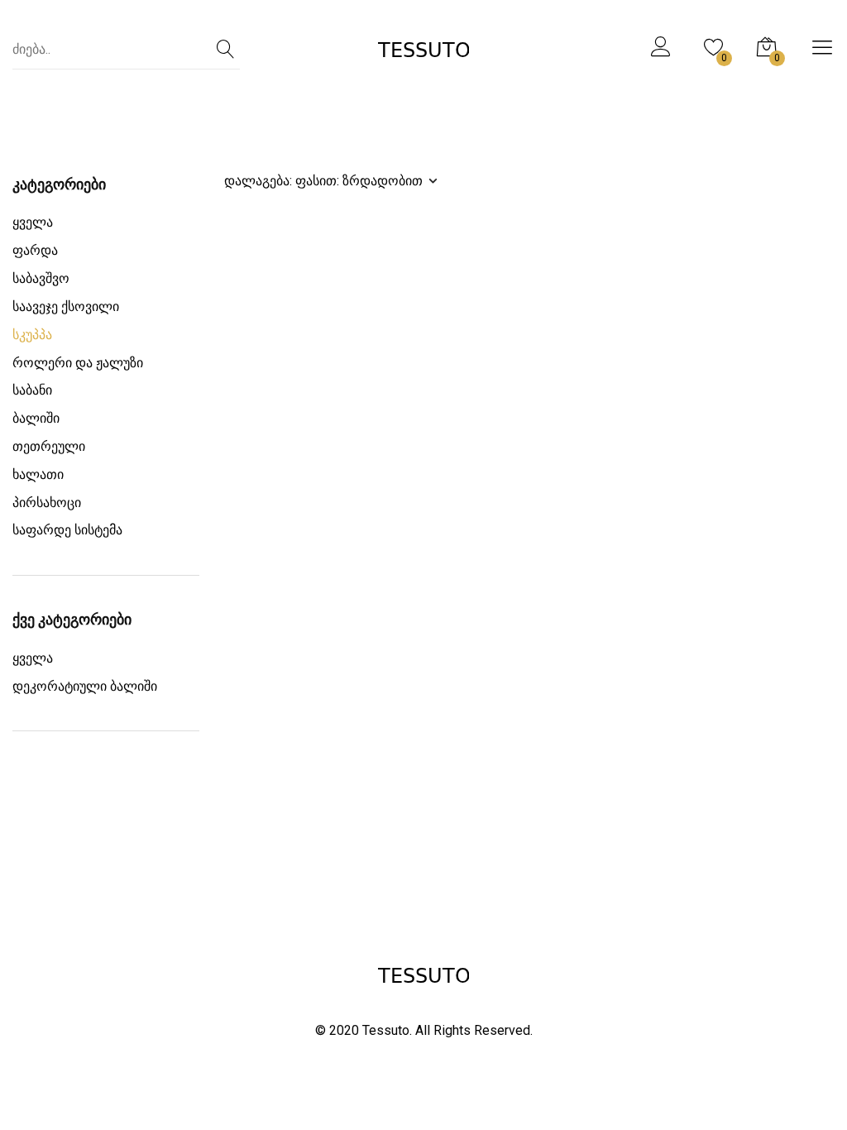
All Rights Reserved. (474, 1030)
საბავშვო (40, 278)
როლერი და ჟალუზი (77, 363)
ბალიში (36, 418)
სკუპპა (32, 334)
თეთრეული (48, 446)
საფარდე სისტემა (67, 530)
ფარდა (35, 250)
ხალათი (38, 474)
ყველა (32, 222)
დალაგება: (323, 180)
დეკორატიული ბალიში (84, 686)
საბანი (32, 390)
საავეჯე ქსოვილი (65, 306)
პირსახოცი (46, 502)
